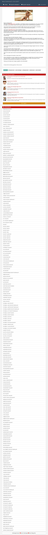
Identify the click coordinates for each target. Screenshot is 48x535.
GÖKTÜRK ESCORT (7, 284)
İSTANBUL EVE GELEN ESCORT (9, 322)
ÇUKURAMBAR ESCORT (8, 213)
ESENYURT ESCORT (7, 241)
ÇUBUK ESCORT (6, 211)
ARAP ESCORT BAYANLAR (8, 139)
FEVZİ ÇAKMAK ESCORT (8, 264)
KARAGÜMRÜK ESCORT (8, 339)
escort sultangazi (18, 70)
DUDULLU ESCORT (7, 216)
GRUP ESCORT (6, 291)
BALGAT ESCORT (6, 164)
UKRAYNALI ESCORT (7, 491)
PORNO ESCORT (6, 424)
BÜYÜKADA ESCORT (7, 189)
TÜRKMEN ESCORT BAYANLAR (9, 486)
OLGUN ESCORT (6, 405)
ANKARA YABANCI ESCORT (8, 136)
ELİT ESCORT (6, 218)
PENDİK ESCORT (6, 420)
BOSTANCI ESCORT (7, 188)
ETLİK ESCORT (6, 249)
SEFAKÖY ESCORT (7, 439)
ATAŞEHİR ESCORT (7, 145)
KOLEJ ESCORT (6, 361)
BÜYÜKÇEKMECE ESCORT (8, 191)
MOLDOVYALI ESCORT (7, 395)
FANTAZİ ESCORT (6, 257)
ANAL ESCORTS (6, 126)
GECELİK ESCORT (6, 276)
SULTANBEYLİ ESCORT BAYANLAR (10, 449)
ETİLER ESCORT (6, 245)
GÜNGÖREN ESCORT (7, 295)
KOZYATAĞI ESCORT (7, 362)
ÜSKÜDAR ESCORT (7, 501)
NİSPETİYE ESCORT (7, 401)
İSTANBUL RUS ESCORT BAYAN (9, 328)
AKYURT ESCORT (6, 114)
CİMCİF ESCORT (6, 197)
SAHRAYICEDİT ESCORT (8, 432)
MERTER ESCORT (6, 391)
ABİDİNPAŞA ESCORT (7, 109)
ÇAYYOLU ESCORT (7, 207)
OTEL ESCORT (6, 412)
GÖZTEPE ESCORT (7, 289)
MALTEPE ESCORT (7, 374)
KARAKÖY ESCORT (7, 341)
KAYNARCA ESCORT (7, 351)
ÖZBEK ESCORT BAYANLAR (8, 418)
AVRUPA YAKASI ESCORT (8, 149)
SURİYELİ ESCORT (7, 453)
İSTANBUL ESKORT (7, 320)
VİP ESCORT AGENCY (7, 503)
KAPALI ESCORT (6, 337)
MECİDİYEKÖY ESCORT (7, 387)
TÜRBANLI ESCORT (7, 476)
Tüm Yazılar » (24, 103)
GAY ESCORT (5, 270)
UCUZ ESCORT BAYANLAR (8, 489)
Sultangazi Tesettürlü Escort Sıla (13, 92)
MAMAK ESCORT (6, 376)
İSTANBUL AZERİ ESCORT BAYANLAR (10, 307)
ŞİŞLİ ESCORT (6, 461)
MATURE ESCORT (6, 384)
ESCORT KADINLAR (7, 234)
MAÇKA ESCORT (6, 372)
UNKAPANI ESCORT (7, 493)
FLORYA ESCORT (6, 268)
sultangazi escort (11, 70)
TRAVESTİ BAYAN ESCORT (8, 468)
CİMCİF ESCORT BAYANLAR (8, 199)
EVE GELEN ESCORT (7, 251)
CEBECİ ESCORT (6, 193)
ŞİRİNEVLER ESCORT (7, 459)
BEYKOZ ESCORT (6, 178)
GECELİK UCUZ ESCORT (8, 278)
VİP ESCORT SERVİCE (7, 507)
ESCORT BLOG (6, 230)
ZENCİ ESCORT (6, 524)
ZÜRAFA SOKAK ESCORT (8, 530)
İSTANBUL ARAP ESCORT (8, 303)
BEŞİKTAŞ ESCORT (7, 174)
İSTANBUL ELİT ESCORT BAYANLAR (10, 311)
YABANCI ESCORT (6, 512)
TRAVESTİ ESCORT (7, 472)
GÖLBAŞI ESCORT (6, 287)
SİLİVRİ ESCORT (6, 445)
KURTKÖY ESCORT (7, 366)
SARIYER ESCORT (6, 437)
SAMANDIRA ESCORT (7, 434)
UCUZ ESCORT (6, 487)
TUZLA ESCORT (6, 474)
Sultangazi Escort (10, 1)
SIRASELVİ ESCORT (7, 443)
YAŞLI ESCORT (6, 514)
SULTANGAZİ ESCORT (7, 451)
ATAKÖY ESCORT (6, 143)
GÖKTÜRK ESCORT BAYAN (8, 286)
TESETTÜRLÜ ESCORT (7, 466)
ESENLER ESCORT (7, 239)
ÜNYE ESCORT (6, 499)
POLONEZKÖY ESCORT (8, 422)
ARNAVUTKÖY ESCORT (8, 141)
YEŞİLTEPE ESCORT (7, 522)
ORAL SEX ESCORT (7, 407)
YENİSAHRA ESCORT (7, 520)
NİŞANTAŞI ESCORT (7, 403)
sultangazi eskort (25, 70)
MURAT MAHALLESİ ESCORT (9, 397)
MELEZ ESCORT (6, 389)
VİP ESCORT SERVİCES (7, 509)
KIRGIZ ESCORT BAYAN (8, 359)
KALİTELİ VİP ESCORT (7, 334)
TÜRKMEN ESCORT (7, 484)
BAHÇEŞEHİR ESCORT (7, 159)
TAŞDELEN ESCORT (7, 464)
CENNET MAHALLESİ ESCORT (9, 195)
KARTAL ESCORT (6, 345)
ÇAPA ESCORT (6, 203)
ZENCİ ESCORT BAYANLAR (8, 526)
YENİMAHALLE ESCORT (8, 518)
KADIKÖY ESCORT (7, 330)
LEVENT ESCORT (6, 370)
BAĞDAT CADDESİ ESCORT (8, 155)
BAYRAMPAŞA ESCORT (7, 170)
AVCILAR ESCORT (6, 147)
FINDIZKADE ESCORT (7, 266)
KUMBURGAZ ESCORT (7, 364)
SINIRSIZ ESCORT (6, 441)
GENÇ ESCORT (6, 280)
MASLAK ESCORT (6, 382)
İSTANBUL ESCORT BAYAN (8, 312)
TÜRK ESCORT (6, 478)
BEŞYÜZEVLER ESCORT (8, 176)
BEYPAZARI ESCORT (7, 184)
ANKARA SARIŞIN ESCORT (8, 134)
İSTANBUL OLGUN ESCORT (8, 326)
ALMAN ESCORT (6, 116)
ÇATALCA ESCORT (7, 205)
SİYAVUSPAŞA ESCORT (7, 447)
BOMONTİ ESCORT (7, 186)
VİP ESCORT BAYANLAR (8, 505)
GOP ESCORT (6, 282)
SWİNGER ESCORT (7, 455)
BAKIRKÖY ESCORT (7, 161)
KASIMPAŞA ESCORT (7, 347)
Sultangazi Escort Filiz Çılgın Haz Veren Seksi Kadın (16, 76)
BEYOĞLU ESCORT (7, 182)
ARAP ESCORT (6, 138)
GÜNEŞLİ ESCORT (6, 293)
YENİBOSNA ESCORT (7, 516)
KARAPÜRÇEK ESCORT (7, 343)
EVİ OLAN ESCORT (7, 253)
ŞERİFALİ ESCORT (6, 457)
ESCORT (5, 224)
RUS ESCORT (6, 430)
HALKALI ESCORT (6, 299)
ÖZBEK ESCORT (6, 416)
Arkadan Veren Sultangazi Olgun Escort (14, 86)
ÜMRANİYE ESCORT (7, 495)
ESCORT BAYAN (6, 226)
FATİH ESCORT (6, 259)
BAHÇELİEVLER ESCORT (8, 157)
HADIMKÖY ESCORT (7, 297)
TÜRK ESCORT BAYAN (7, 482)
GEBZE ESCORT (6, 274)
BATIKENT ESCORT (7, 168)
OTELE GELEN (6, 414)
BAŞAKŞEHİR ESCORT (7, 166)
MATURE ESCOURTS (7, 386)
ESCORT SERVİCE (6, 236)
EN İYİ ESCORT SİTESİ (7, 222)
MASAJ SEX (5, 378)
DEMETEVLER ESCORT (7, 214)
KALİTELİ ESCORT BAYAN (8, 332)
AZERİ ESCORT (6, 151)
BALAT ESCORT (6, 163)
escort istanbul (38, 70)
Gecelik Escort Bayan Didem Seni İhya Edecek (15, 97)
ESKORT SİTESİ (6, 243)
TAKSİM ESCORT (6, 462)
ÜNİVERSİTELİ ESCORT (8, 497)
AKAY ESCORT (6, 113)
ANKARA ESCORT (6, 130)
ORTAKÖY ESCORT (7, 411)
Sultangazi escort (11, 23)
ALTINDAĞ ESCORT (7, 120)
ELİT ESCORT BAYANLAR (8, 220)
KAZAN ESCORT (6, 353)
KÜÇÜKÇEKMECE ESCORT (8, 368)
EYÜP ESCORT (6, 255)
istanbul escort (32, 70)
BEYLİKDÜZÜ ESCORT (7, 180)
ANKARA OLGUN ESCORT (8, 132)
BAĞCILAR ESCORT (7, 153)
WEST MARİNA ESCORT (8, 510)
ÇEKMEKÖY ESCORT (7, 209)
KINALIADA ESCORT (7, 357)
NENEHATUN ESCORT (7, 399)
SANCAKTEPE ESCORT (7, 436)
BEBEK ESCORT (6, 172)
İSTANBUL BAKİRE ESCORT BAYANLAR (11, 309)
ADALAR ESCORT (6, 111)
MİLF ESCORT (6, 393)
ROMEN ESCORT (6, 428)
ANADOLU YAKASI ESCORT (8, 124)
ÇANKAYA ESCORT (7, 201)
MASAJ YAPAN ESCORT (8, 380)
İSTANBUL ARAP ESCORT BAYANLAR (10, 305)
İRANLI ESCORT (6, 301)
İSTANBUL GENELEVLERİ (8, 324)
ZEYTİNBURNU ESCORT (8, 528)
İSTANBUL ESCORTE (7, 316)
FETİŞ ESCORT (6, 263)
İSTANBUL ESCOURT (7, 318)
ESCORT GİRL (6, 232)
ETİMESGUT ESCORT (7, 247)
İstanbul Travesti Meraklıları (12, 81)
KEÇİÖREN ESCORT (7, 355)
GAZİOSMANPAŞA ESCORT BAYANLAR (11, 272)
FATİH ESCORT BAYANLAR (8, 261)
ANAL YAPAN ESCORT (7, 128)
